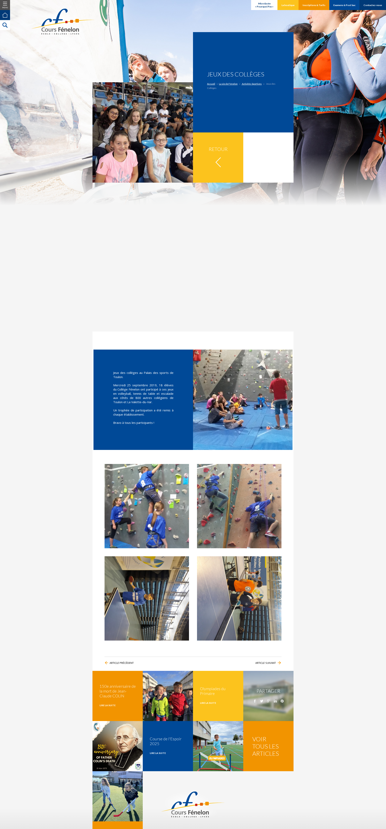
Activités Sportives (251, 83)
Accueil (211, 83)
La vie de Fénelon (228, 83)
